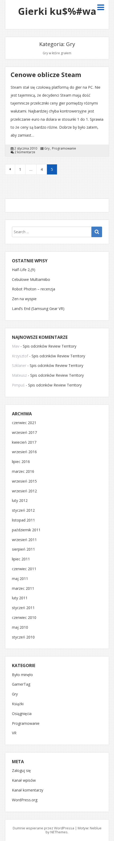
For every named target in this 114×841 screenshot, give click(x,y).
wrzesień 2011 (24, 540)
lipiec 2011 (21, 559)
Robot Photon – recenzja (33, 288)
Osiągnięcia (22, 714)
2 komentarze (25, 152)
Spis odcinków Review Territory (49, 346)
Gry (47, 148)
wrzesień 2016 (24, 452)
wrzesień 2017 (24, 432)
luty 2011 (20, 598)
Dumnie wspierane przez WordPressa (43, 828)
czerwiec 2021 (24, 423)
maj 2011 (20, 579)
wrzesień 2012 (24, 491)
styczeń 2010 (23, 637)
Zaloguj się (21, 770)
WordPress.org (24, 800)
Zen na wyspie (24, 298)
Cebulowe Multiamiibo (31, 279)
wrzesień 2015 (24, 481)
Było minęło (22, 675)
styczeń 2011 (23, 608)
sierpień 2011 (23, 549)
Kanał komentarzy (27, 790)
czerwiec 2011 (24, 569)
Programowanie (64, 148)
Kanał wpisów (24, 780)
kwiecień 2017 (24, 442)
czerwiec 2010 (24, 617)
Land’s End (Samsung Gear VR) (38, 308)
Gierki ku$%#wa (57, 11)
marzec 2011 (23, 588)
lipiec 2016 (21, 462)
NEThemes (59, 832)
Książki (18, 704)
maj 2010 (20, 627)
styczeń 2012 (23, 510)
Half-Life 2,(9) (23, 269)
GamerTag (21, 684)
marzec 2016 (23, 471)
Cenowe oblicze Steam (46, 74)
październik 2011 (26, 530)
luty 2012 (20, 500)
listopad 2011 (23, 520)
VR (14, 733)
